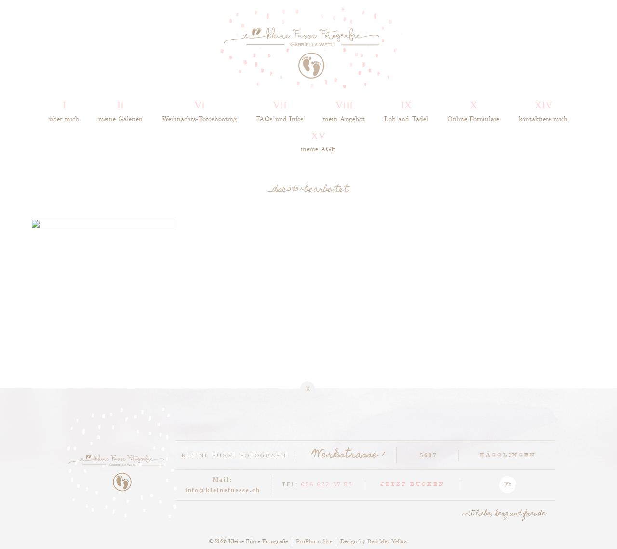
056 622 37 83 (327, 484)
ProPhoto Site (314, 540)
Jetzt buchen (412, 485)
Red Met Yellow (387, 540)
